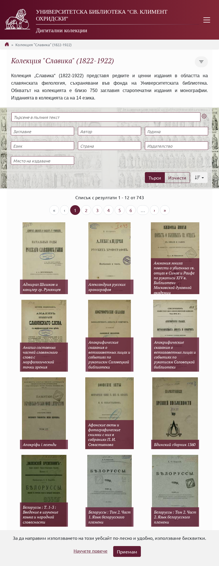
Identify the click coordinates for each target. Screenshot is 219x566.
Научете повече (91, 550)
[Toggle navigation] (206, 20)
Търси (155, 177)
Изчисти (177, 177)
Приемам (127, 551)
